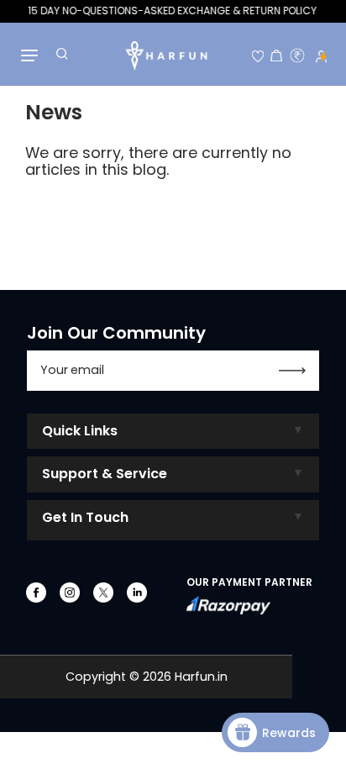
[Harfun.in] (166, 56)
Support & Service (104, 473)
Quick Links (80, 430)
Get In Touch (85, 517)
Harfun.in (201, 676)
